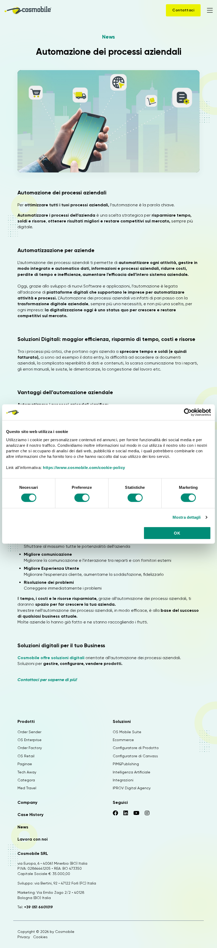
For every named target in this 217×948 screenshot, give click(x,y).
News (108, 37)
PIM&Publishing (126, 764)
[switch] (81, 498)
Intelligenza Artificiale (131, 772)
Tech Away (26, 772)
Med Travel (26, 788)
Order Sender (29, 732)
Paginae (24, 764)
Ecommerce (123, 740)
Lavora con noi (32, 839)
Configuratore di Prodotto (136, 748)
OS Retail (25, 756)
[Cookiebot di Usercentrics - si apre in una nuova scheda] (188, 412)
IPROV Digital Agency (132, 788)
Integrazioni (123, 780)
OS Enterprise (29, 740)
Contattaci (183, 10)
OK (177, 533)
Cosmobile (64, 931)
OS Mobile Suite (127, 732)
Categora (26, 780)
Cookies (40, 937)
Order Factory (29, 748)
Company (27, 802)
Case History (30, 814)
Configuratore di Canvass (135, 756)
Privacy (23, 937)
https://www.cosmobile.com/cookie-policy (84, 467)
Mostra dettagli (187, 517)
